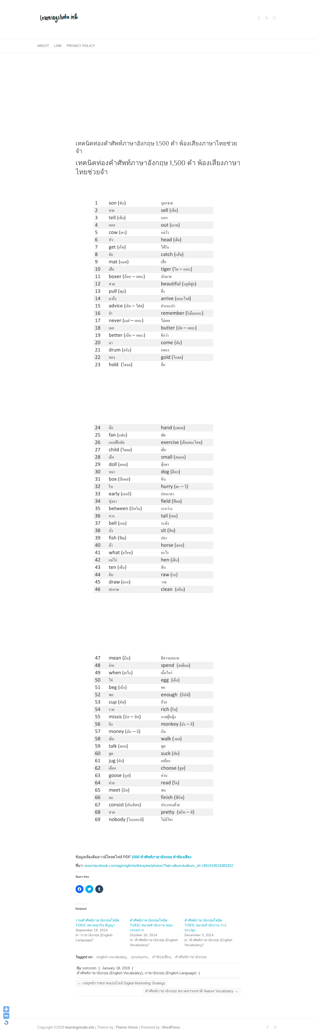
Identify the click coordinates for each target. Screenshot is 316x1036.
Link (58, 46)
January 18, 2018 (116, 968)
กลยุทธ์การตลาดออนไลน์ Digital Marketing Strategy (121, 983)
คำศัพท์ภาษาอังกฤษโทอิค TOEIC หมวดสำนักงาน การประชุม (205, 925)
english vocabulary (111, 957)
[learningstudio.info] (58, 19)
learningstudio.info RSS (266, 18)
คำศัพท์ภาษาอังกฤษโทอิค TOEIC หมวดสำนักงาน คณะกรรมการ (151, 925)
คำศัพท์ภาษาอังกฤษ (191, 957)
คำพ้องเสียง (161, 957)
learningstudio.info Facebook (259, 18)
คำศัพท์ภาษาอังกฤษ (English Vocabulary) (110, 973)
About (43, 46)
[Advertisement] (158, 90)
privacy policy (81, 46)
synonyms (139, 957)
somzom (89, 968)
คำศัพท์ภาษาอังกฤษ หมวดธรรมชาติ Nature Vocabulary (191, 991)
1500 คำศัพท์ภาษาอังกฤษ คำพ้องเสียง (161, 857)
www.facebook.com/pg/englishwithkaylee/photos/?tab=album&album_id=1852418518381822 (158, 865)
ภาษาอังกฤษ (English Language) (171, 973)
